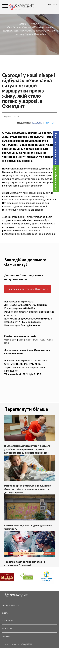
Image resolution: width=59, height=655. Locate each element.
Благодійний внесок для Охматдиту (28, 289)
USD (6, 339)
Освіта (4, 613)
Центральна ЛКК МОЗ (10, 605)
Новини (35, 23)
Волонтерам (7, 629)
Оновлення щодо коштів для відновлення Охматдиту (28, 527)
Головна (22, 23)
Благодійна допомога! (56, 179)
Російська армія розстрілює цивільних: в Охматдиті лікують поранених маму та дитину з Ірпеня (27, 489)
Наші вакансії (7, 621)
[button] (56, 148)
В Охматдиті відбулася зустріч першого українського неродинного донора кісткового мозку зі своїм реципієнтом (27, 449)
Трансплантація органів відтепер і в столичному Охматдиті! (24, 563)
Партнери (6, 637)
